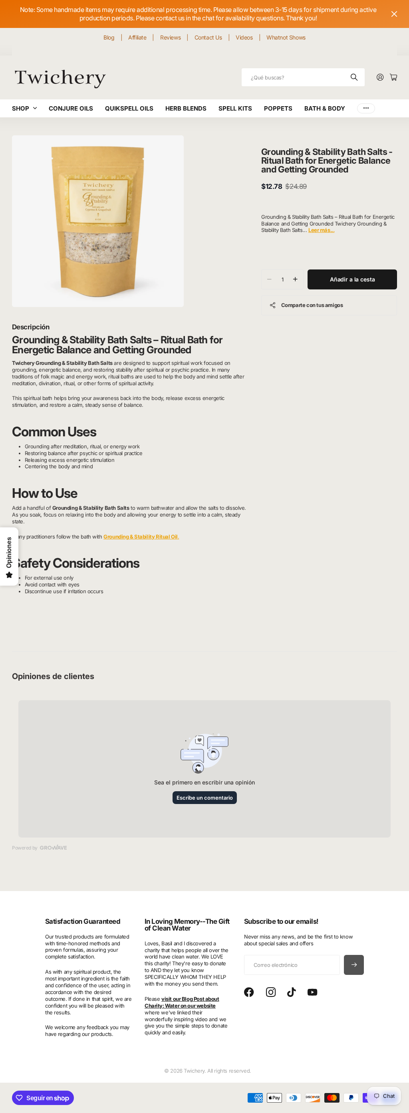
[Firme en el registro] (380, 77)
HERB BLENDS (185, 108)
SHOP (20, 108)
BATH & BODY (324, 108)
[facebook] (249, 992)
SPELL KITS (235, 108)
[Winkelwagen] (393, 77)
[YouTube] (312, 992)
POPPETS (278, 108)
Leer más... (321, 230)
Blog (108, 37)
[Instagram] (271, 993)
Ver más (366, 108)
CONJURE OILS (71, 108)
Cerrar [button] (394, 14)
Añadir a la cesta (352, 279)
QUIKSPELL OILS (129, 108)
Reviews (170, 37)
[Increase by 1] (295, 279)
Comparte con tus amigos (312, 305)
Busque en (355, 77)
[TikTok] (291, 992)
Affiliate (137, 37)
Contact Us (208, 37)
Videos (244, 37)
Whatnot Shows (286, 37)
